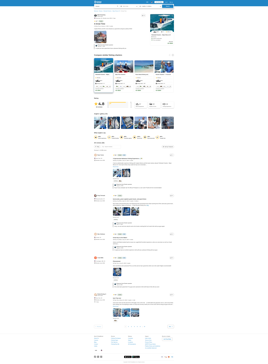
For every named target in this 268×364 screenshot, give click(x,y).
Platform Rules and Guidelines (152, 346)
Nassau (100, 11)
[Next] (173, 55)
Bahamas (96, 11)
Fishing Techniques (116, 338)
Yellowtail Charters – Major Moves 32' (111, 11)
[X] (98, 357)
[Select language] (151, 2)
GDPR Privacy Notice (150, 344)
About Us (96, 338)
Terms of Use (148, 340)
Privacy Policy (148, 342)
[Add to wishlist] (172, 16)
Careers (96, 340)
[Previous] (170, 55)
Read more (115, 166)
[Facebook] (95, 357)
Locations (130, 342)
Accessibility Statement (151, 348)
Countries (130, 338)
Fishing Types (114, 340)
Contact (96, 344)
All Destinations (132, 344)
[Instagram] (101, 357)
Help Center (148, 338)
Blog (95, 342)
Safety (95, 346)
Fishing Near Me (115, 344)
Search (168, 6)
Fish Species (114, 342)
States (129, 340)
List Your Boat (159, 2)
